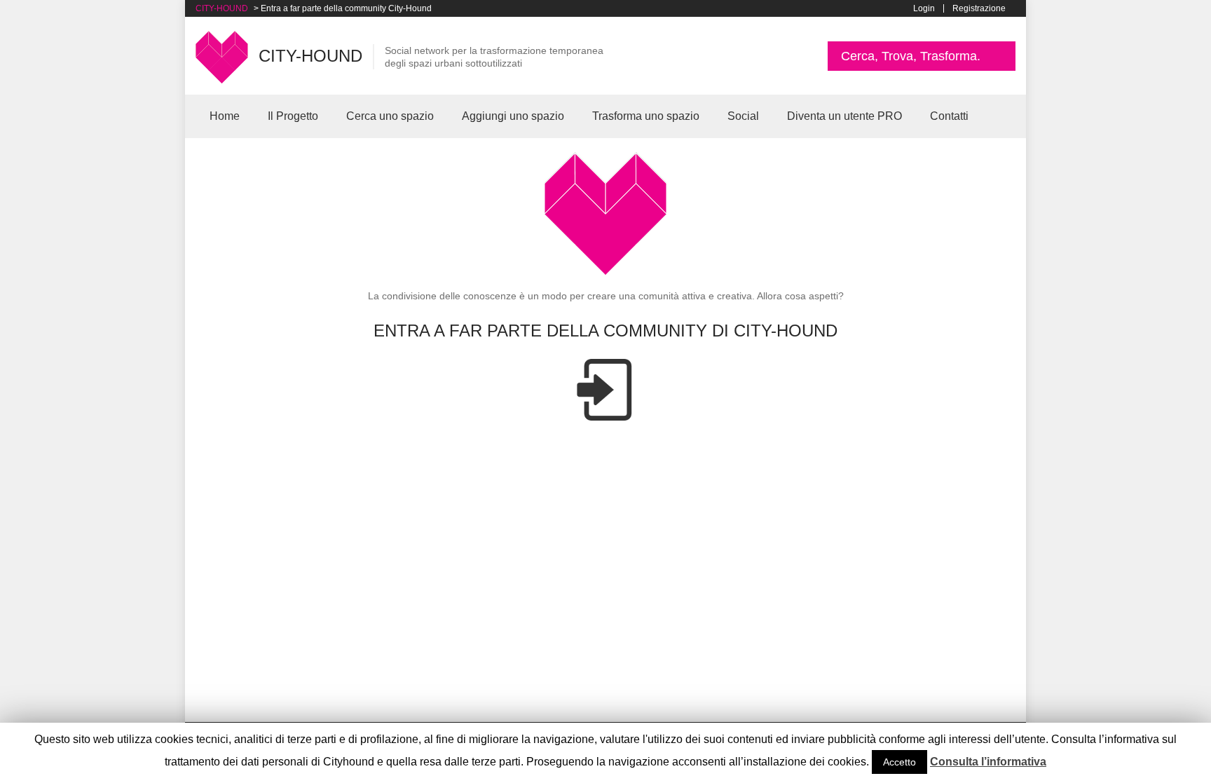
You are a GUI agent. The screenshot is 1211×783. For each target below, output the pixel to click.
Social (743, 116)
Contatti (949, 116)
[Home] (222, 56)
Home (225, 116)
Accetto (899, 762)
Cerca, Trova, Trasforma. (910, 56)
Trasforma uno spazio (645, 116)
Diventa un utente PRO (844, 116)
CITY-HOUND (222, 8)
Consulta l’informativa (988, 762)
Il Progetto (293, 116)
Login (924, 8)
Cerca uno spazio (390, 116)
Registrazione (979, 8)
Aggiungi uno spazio (513, 116)
